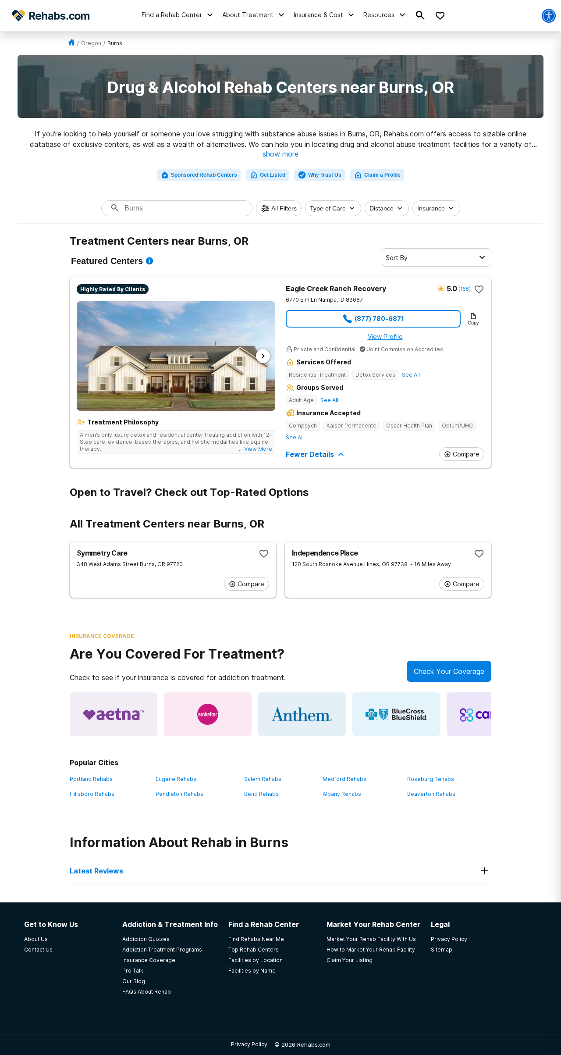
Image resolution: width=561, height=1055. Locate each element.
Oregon (91, 43)
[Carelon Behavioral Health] (490, 714)
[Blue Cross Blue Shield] (396, 714)
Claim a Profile (382, 175)
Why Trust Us (324, 175)
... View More (255, 449)
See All (411, 374)
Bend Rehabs (261, 794)
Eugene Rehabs (176, 779)
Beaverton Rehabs (431, 794)
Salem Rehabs (262, 779)
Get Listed (272, 175)
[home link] (71, 43)
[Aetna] (113, 714)
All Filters (284, 208)
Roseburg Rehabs (430, 779)
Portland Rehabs (91, 779)
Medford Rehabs (344, 779)
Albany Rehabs (342, 794)
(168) (464, 288)
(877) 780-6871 (379, 318)
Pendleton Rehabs (179, 794)
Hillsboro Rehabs (92, 794)
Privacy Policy (249, 1044)
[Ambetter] (208, 714)
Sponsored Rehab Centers (204, 175)
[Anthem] (302, 714)
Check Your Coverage (449, 671)
